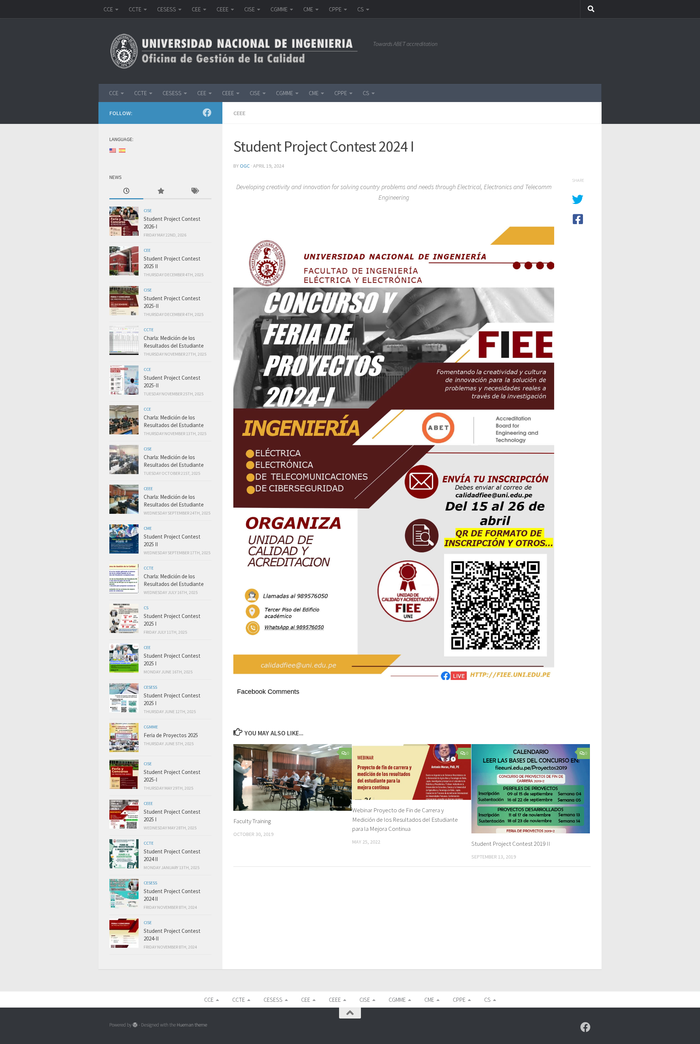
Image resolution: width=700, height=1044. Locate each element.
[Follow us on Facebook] (207, 112)
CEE (196, 9)
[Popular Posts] (160, 191)
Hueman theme (192, 1025)
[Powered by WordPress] (135, 1025)
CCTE (135, 9)
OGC (245, 166)
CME (308, 9)
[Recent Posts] (126, 191)
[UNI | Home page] (237, 51)
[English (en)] (112, 149)
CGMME (279, 9)
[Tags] (194, 191)
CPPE (335, 9)
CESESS (166, 9)
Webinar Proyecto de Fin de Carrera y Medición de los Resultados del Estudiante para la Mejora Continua (405, 819)
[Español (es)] (122, 149)
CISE (249, 9)
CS (360, 9)
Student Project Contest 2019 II (510, 844)
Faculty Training (252, 821)
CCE (108, 9)
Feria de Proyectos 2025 (171, 735)
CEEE (223, 9)
